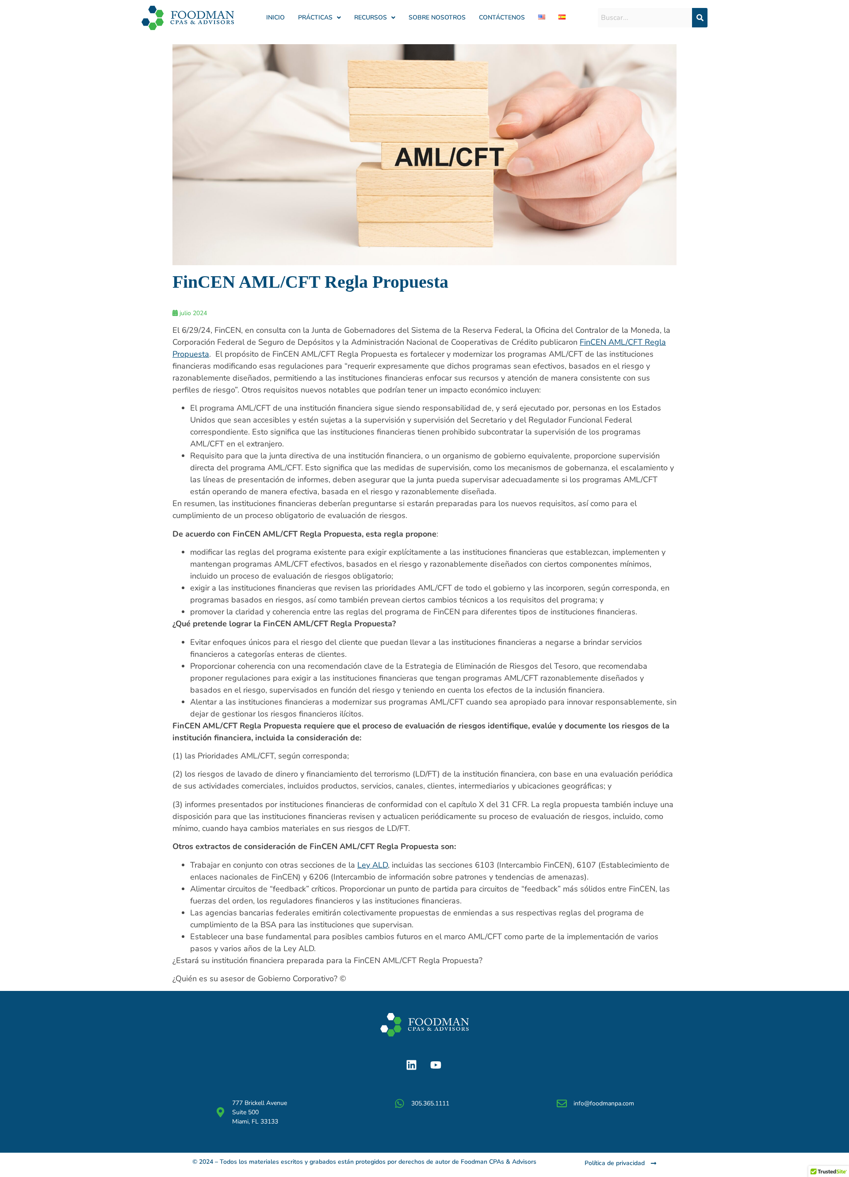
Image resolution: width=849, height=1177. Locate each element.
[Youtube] (435, 1065)
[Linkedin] (411, 1065)
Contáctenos (502, 17)
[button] (319, 17)
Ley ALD (372, 865)
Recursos (370, 17)
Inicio (275, 17)
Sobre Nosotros (437, 17)
